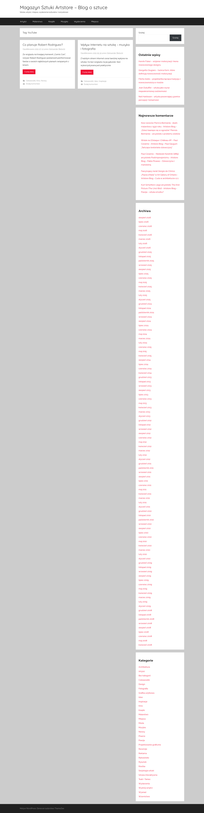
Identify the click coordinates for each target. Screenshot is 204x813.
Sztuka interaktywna (148, 775)
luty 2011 (143, 502)
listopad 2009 (145, 567)
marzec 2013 (144, 412)
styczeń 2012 (144, 459)
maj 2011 (142, 489)
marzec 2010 (144, 550)
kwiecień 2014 (145, 373)
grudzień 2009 (145, 563)
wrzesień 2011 (145, 472)
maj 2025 (143, 282)
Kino (38, 81)
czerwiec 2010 (145, 537)
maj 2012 (143, 442)
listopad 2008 (145, 615)
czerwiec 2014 (145, 368)
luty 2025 (143, 295)
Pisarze (142, 736)
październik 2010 (146, 520)
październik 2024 (146, 312)
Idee (96, 81)
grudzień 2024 (145, 304)
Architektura (144, 667)
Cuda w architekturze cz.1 (166, 178)
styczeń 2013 (144, 416)
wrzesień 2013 (145, 386)
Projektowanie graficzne (150, 745)
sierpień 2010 (145, 528)
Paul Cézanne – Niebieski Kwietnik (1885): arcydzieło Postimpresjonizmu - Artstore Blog (160, 157)
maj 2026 (143, 230)
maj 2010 (143, 541)
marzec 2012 (144, 450)
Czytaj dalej (29, 72)
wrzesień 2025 (145, 265)
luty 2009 (143, 602)
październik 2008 (146, 619)
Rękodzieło (144, 758)
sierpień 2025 (145, 269)
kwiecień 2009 (145, 593)
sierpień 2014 (145, 360)
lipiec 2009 (144, 580)
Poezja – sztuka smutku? (152, 192)
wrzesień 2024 (145, 317)
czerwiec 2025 (145, 278)
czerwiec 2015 (145, 347)
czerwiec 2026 (145, 226)
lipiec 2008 (144, 632)
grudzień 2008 (145, 610)
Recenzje (143, 749)
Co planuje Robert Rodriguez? (43, 44)
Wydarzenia (79, 21)
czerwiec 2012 (145, 438)
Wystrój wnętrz (146, 788)
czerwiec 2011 (145, 485)
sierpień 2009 (145, 576)
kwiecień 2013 (145, 407)
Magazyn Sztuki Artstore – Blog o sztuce (63, 7)
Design (142, 684)
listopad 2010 (145, 515)
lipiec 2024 (143, 325)
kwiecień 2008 (145, 645)
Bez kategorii (145, 675)
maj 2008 (143, 640)
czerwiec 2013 (145, 399)
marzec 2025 (144, 291)
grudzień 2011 (145, 463)
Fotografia (143, 688)
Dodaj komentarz (33, 84)
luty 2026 (143, 243)
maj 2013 (143, 403)
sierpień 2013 (145, 390)
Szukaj (141, 32)
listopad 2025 (145, 256)
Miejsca (94, 21)
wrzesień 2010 (145, 524)
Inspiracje (102, 81)
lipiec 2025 (143, 273)
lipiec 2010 (143, 533)
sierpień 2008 (145, 627)
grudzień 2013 (145, 377)
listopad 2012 (145, 425)
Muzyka (64, 21)
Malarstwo (37, 21)
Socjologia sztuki (146, 770)
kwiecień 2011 (145, 494)
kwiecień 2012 (145, 446)
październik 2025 (146, 260)
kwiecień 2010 (145, 545)
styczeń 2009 (145, 606)
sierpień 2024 (145, 321)
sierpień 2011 (144, 476)
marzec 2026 (144, 239)
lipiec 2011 (143, 481)
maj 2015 (143, 351)
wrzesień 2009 (145, 571)
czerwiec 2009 (145, 584)
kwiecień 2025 (145, 286)
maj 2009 (143, 589)
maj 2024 (143, 334)
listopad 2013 (145, 381)
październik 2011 (146, 468)
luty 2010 (143, 554)
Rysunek (143, 762)
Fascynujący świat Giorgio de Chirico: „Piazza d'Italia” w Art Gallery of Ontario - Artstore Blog (159, 174)
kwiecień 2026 (145, 235)
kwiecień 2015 (145, 356)
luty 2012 (143, 455)
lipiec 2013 (143, 394)
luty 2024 (143, 343)
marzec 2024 (144, 338)
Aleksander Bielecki (57, 49)
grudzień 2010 (145, 511)
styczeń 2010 (144, 558)
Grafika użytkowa (146, 693)
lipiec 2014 (143, 364)
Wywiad (142, 792)
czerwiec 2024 (145, 330)
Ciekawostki (31, 81)
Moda (141, 723)
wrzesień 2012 (145, 429)
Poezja (142, 740)
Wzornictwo (144, 796)
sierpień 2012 (145, 433)
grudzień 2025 (145, 252)
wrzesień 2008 (145, 623)
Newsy (44, 81)
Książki (51, 21)
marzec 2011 (144, 498)
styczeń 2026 (145, 247)
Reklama (143, 753)
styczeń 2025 (145, 299)
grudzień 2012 (145, 420)
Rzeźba (142, 766)
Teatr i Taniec (145, 779)
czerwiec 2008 (145, 636)
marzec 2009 (145, 597)
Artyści (23, 21)
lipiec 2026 (144, 222)
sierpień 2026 (145, 217)
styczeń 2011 (144, 507)
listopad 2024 (145, 308)
